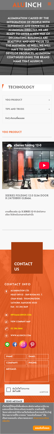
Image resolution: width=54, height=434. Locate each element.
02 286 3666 (16, 329)
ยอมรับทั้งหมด (42, 428)
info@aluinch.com (21, 315)
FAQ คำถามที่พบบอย (14, 118)
